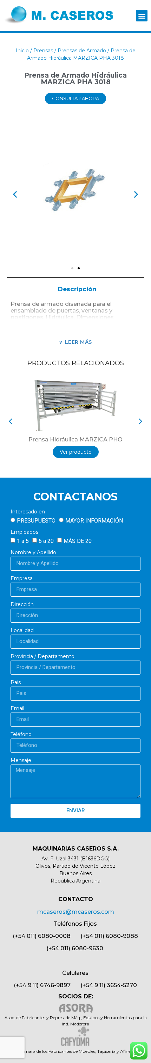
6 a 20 (46, 541)
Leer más (78, 342)
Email (17, 708)
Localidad (22, 631)
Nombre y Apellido (33, 553)
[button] (141, 15)
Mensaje (21, 760)
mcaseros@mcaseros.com (75, 911)
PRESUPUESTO (36, 520)
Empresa (22, 579)
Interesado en (28, 512)
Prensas (43, 50)
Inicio (22, 50)
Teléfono (21, 734)
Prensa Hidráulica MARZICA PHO (75, 439)
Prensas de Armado (82, 50)
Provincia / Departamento (42, 657)
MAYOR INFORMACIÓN (94, 520)
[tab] (77, 289)
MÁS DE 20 (78, 541)
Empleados (24, 532)
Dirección (22, 605)
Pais (16, 682)
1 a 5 (23, 541)
